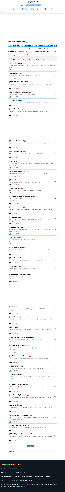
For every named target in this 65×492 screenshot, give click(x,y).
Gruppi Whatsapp (39, 484)
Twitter (10, 468)
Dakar (10, 362)
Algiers (11, 78)
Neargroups (15, 484)
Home (23, 5)
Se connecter (22, 480)
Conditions (47, 476)
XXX (22, 45)
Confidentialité (38, 476)
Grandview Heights (24, 48)
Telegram (26, 9)
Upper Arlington (33, 48)
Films (39, 45)
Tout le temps (54, 51)
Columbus (15, 48)
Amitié (18, 45)
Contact (16, 476)
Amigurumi (50, 45)
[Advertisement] (32, 23)
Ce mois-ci (46, 51)
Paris (10, 69)
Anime (35, 45)
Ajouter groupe (31, 5)
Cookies (22, 476)
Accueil (29, 446)
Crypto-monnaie (28, 45)
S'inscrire (29, 480)
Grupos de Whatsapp (51, 484)
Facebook (49, 9)
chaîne (38, 5)
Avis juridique (29, 476)
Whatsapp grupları (6, 486)
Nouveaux (21, 51)
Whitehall (40, 48)
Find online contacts (19, 486)
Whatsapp (18, 9)
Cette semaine (38, 51)
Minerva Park (53, 48)
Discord (41, 9)
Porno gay (57, 45)
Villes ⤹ (10, 48)
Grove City (47, 48)
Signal (33, 9)
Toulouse (11, 281)
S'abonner (24, 472)
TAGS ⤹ (10, 45)
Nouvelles (44, 45)
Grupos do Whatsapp (26, 484)
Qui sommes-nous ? (7, 476)
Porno (14, 45)
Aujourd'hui (29, 51)
